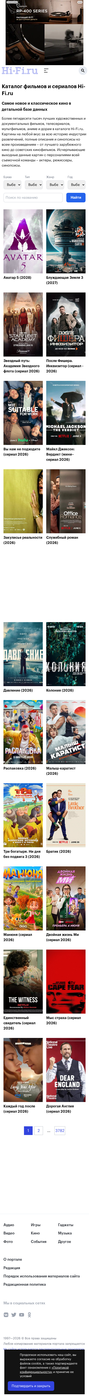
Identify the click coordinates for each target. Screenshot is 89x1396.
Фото (8, 1242)
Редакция (11, 1268)
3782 (59, 1131)
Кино (35, 1233)
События (38, 1242)
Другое (64, 1242)
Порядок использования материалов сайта (41, 1276)
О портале (12, 1259)
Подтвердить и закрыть (31, 1386)
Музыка (65, 1233)
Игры (35, 1225)
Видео (8, 1233)
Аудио (8, 1225)
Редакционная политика (24, 1284)
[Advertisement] (35, 585)
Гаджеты (65, 1225)
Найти (76, 197)
